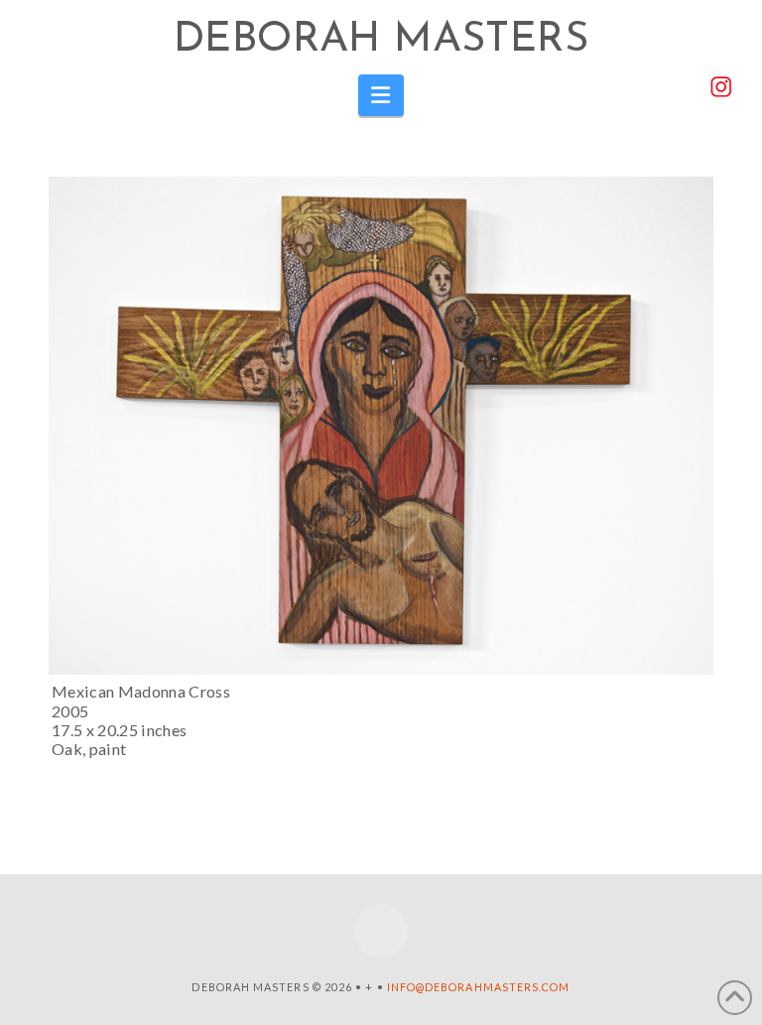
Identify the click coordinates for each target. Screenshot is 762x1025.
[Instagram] (381, 931)
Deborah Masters (381, 41)
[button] (381, 95)
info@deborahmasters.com (479, 986)
